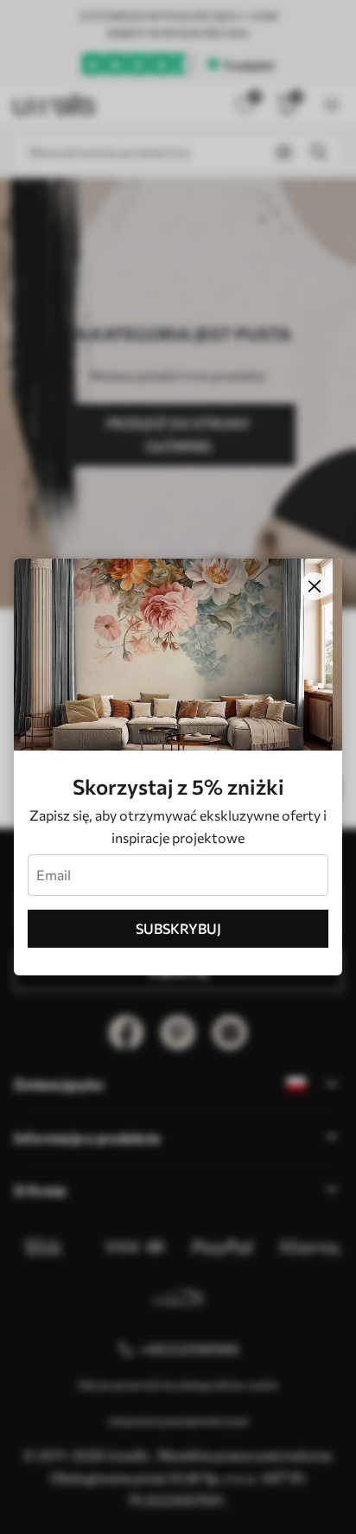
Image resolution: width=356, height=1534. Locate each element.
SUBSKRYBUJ (178, 928)
